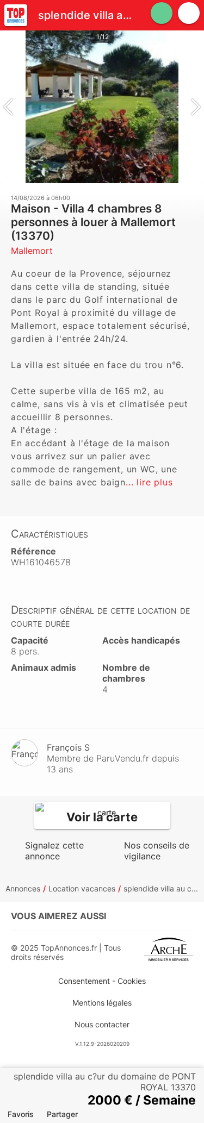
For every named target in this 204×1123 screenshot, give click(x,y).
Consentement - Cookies (102, 980)
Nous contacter (102, 1024)
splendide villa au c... (160, 888)
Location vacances (81, 888)
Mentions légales (102, 1002)
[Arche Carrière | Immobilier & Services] (168, 952)
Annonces (22, 888)
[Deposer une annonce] (161, 13)
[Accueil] (15, 15)
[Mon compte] (189, 13)
